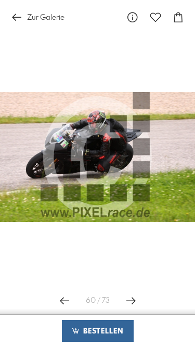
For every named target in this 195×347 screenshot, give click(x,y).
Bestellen (102, 331)
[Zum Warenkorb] (178, 17)
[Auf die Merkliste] (155, 17)
